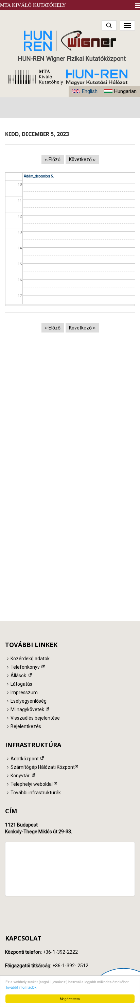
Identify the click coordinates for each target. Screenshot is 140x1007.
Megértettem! (70, 998)
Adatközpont (25, 758)
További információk (20, 987)
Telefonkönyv (25, 667)
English (90, 91)
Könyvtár (20, 775)
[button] (137, 5)
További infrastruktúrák (36, 792)
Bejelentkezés (26, 726)
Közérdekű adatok (30, 658)
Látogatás (21, 684)
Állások (18, 675)
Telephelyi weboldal (32, 784)
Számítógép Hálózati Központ (43, 767)
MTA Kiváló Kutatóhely (33, 5)
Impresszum (24, 692)
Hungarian (125, 91)
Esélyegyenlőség (29, 701)
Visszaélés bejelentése (35, 718)
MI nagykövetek (27, 709)
